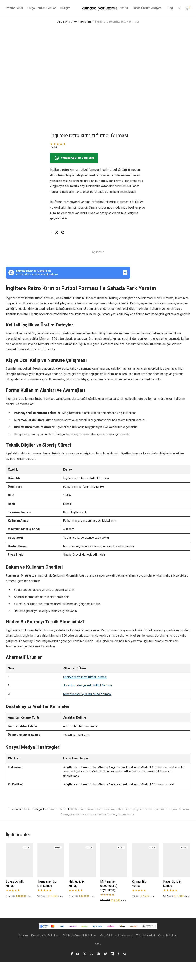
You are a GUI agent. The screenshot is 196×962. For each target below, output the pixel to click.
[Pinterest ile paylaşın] (63, 232)
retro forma (76, 814)
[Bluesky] (105, 953)
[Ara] (179, 8)
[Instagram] (77, 953)
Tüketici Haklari (145, 935)
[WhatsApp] (124, 953)
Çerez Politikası (167, 935)
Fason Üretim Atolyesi (147, 8)
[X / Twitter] (84, 953)
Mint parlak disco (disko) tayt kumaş (108, 886)
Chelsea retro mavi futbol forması (85, 677)
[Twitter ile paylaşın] (56, 232)
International (14, 8)
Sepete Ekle (12, 896)
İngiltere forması (144, 809)
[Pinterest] (98, 953)
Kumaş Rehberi (118, 8)
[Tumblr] (118, 953)
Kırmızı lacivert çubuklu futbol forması (87, 694)
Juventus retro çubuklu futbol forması (87, 685)
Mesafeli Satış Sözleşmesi (116, 935)
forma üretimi (105, 809)
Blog (170, 8)
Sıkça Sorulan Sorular (41, 8)
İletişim (65, 8)
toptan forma (125, 814)
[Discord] (112, 953)
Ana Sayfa (63, 21)
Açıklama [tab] (98, 252)
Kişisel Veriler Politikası (45, 935)
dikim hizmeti (88, 809)
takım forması (107, 814)
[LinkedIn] (91, 953)
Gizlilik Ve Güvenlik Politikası (79, 935)
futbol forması (124, 809)
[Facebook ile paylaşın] (51, 232)
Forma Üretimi (82, 21)
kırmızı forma (164, 809)
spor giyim (91, 814)
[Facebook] (72, 953)
